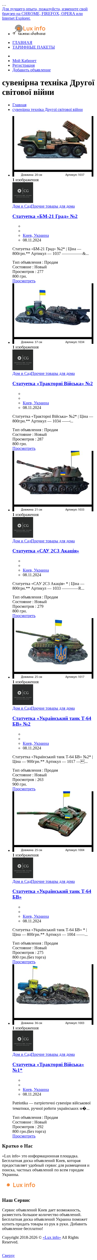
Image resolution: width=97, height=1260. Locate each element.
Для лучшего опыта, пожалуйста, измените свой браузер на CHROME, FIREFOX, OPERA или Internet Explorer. (45, 13)
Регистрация (23, 65)
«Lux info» (52, 1237)
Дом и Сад (21, 206)
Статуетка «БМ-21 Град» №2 (45, 216)
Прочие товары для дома (53, 206)
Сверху (8, 1255)
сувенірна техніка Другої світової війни (47, 109)
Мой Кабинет (24, 60)
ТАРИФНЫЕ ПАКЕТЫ (33, 47)
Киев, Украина (36, 235)
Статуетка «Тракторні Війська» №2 (52, 383)
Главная (19, 105)
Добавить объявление (31, 70)
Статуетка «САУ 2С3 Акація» (45, 550)
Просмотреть (23, 281)
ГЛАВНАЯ (22, 42)
